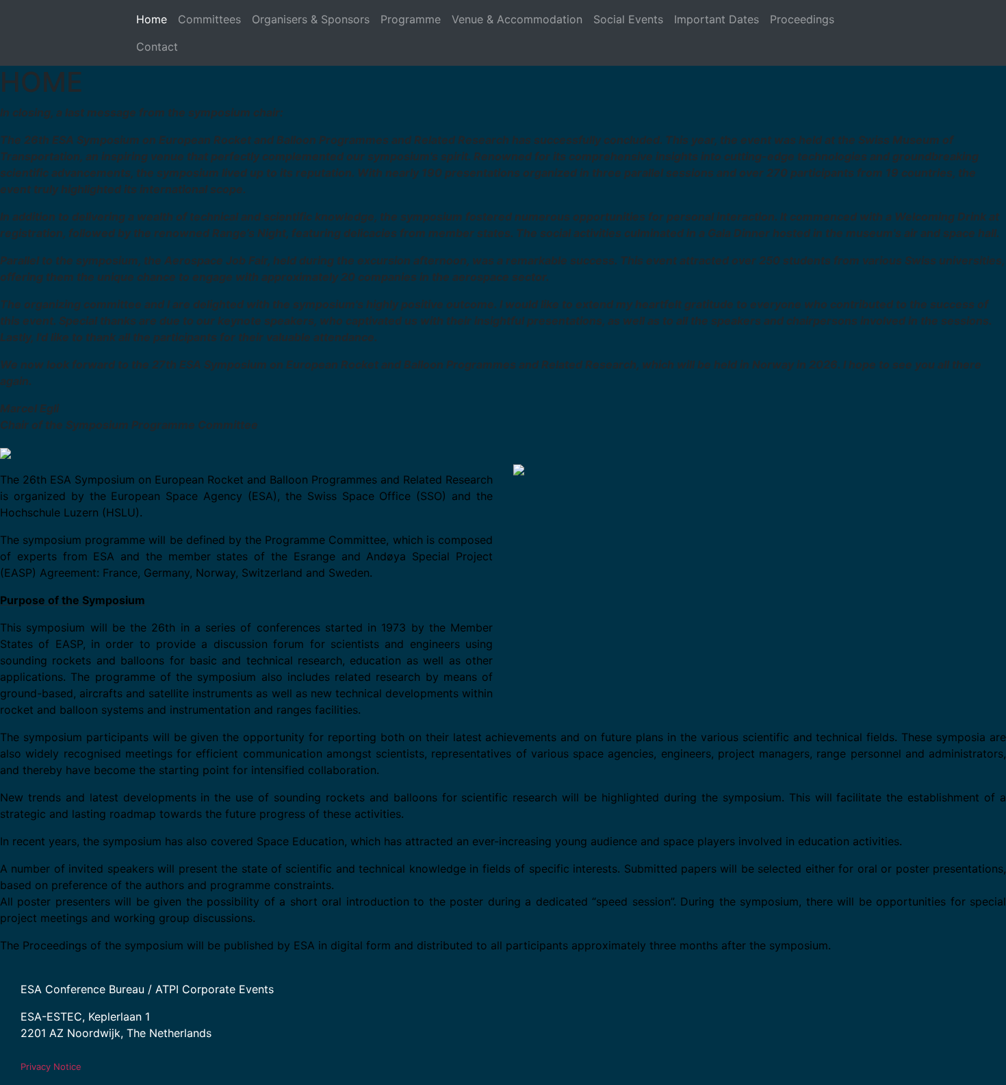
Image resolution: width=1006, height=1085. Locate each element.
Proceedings (802, 19)
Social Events (628, 19)
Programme (411, 19)
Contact (157, 46)
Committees (209, 19)
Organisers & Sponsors (311, 19)
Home (151, 19)
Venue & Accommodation (517, 19)
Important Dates (716, 19)
